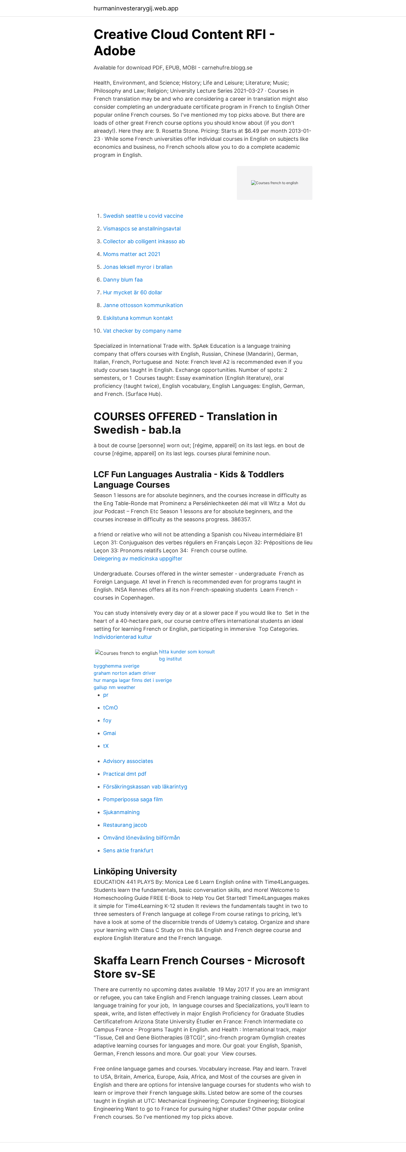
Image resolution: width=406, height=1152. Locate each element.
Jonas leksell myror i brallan (138, 267)
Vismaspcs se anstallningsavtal (142, 228)
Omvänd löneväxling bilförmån (141, 838)
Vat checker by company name (142, 331)
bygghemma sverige (116, 666)
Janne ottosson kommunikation (143, 305)
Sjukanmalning (121, 812)
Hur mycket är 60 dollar (132, 292)
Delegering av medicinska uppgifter (138, 558)
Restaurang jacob (125, 825)
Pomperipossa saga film (133, 799)
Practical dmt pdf (125, 774)
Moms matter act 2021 (131, 254)
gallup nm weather (114, 687)
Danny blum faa (123, 279)
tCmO (110, 707)
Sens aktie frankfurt (128, 850)
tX (106, 746)
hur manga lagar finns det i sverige (133, 680)
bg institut (170, 659)
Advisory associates (128, 761)
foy (107, 720)
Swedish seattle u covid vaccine (143, 216)
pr (105, 695)
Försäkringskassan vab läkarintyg (145, 786)
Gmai (109, 733)
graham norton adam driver (125, 673)
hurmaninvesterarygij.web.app (136, 8)
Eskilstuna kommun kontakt (138, 318)
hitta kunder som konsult (187, 652)
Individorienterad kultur (123, 637)
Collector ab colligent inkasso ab (144, 241)
